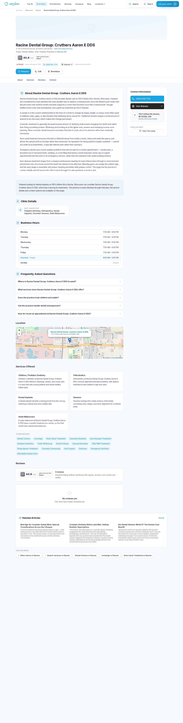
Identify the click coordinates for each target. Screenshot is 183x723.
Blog (89, 4)
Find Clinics (41, 4)
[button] (69, 340)
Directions (55, 71)
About (20, 80)
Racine (38, 10)
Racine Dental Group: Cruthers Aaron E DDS (69, 332)
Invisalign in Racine (110, 555)
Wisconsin (29, 10)
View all (161, 518)
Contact (52, 80)
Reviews (41, 80)
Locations (99, 4)
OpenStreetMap (117, 358)
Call (39, 71)
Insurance (79, 4)
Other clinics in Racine (30, 555)
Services (67, 4)
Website (67, 64)
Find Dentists (55, 4)
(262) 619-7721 (51, 64)
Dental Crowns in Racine (85, 555)
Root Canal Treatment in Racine (138, 555)
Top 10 (30, 4)
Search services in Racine (58, 555)
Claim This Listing (148, 131)
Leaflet (106, 358)
